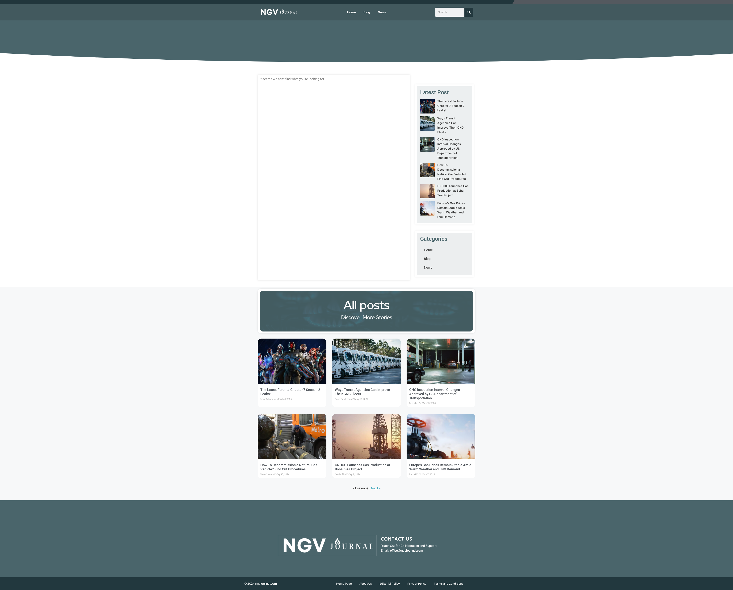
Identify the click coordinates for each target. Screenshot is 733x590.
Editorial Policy (389, 583)
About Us (365, 583)
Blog (366, 12)
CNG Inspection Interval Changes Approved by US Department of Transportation (449, 149)
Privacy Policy (416, 583)
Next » (375, 488)
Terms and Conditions (448, 583)
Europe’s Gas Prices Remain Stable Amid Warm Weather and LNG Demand (440, 467)
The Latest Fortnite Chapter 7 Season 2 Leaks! (450, 105)
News (382, 12)
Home (351, 12)
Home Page (344, 583)
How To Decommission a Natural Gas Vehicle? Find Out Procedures (288, 467)
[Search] (468, 12)
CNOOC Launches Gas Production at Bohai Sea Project (452, 190)
